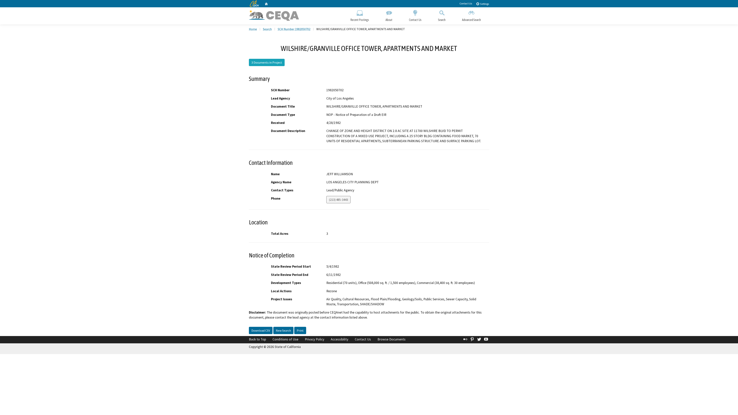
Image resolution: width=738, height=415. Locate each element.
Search (441, 20)
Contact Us (466, 3)
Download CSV (260, 330)
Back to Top (257, 339)
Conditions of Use (285, 339)
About (389, 20)
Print (300, 330)
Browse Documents (391, 339)
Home (253, 29)
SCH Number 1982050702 (294, 29)
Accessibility (339, 339)
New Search (283, 330)
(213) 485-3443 (338, 200)
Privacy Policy (314, 339)
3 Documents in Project (266, 62)
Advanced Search (471, 20)
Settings (484, 4)
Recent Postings (359, 20)
